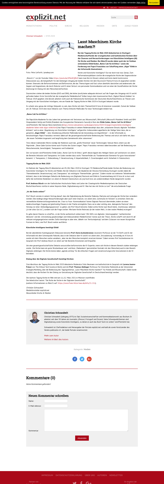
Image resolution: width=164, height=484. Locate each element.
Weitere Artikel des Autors (56, 339)
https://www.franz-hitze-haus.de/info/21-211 (76, 283)
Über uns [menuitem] (90, 475)
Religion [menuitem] (84, 25)
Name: (31, 401)
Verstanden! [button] (153, 2)
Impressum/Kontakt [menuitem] (128, 7)
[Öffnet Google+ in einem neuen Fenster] (89, 359)
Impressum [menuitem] (47, 475)
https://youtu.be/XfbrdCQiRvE (66, 78)
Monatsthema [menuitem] (34, 25)
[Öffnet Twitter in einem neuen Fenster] (82, 359)
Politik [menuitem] (53, 25)
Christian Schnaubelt (34, 36)
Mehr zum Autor (51, 335)
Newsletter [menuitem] (116, 475)
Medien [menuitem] (100, 25)
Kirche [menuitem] (68, 25)
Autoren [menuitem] (102, 475)
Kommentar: (34, 430)
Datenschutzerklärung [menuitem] (69, 475)
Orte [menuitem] (114, 25)
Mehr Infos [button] (141, 2)
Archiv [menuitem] (113, 7)
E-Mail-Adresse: (35, 406)
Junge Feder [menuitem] (131, 25)
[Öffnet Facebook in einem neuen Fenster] (74, 359)
